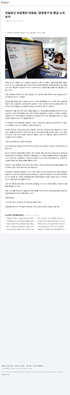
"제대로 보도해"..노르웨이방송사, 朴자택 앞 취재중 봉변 (21, 218)
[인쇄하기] (65, 26)
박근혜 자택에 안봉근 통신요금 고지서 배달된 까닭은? (52, 221)
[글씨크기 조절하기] (61, 26)
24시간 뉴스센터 (19, 366)
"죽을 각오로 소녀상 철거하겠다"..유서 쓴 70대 (52, 224)
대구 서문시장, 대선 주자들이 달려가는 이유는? (52, 218)
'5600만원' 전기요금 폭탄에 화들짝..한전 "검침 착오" (21, 221)
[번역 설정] (58, 26)
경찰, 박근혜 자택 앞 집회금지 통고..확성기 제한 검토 (21, 224)
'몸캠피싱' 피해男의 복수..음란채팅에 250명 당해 (52, 229)
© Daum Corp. (5, 374)
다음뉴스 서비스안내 (7, 366)
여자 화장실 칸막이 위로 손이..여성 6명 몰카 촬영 (52, 226)
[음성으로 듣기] (54, 26)
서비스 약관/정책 (38, 366)
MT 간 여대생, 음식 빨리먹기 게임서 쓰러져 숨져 (21, 226)
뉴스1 (6, 2)
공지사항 (28, 366)
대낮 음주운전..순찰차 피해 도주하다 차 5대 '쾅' (21, 229)
